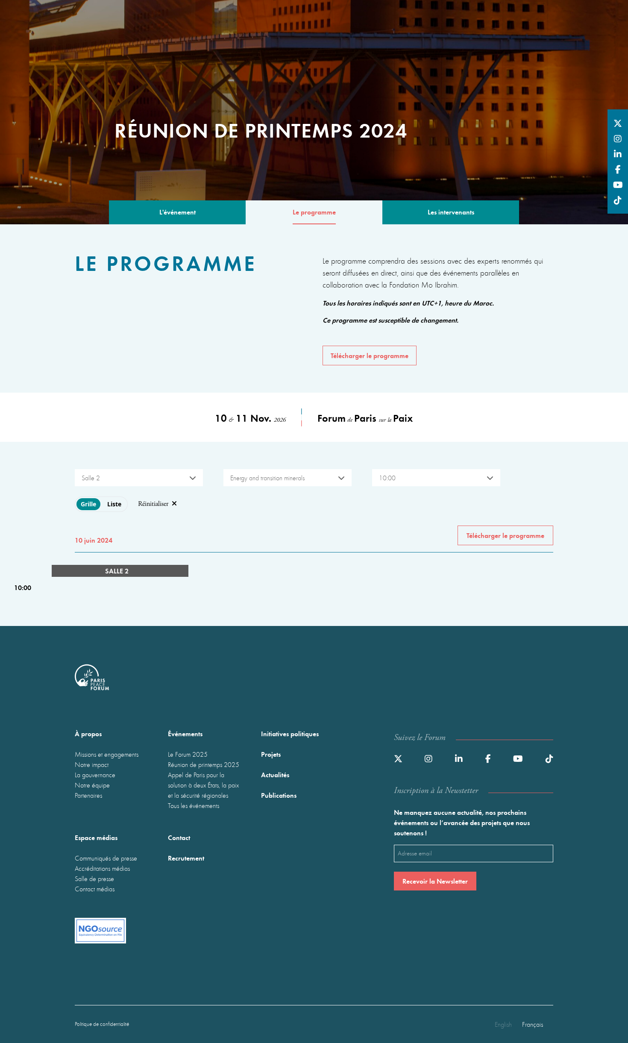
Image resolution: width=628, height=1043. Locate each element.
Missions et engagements (106, 754)
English (503, 1024)
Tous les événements (193, 805)
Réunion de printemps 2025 (203, 764)
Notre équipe (92, 785)
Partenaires (88, 795)
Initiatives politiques (290, 733)
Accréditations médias (102, 868)
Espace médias (96, 837)
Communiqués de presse (106, 858)
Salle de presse (94, 878)
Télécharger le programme (369, 355)
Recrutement (186, 857)
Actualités (275, 774)
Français (532, 1024)
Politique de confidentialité (102, 1024)
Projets (271, 753)
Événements (185, 733)
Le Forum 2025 (188, 754)
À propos (88, 733)
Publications (278, 794)
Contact (179, 837)
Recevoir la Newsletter (435, 880)
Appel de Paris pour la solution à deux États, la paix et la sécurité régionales (203, 784)
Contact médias (94, 888)
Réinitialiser (153, 503)
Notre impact (92, 764)
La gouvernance (95, 774)
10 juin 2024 (93, 539)
